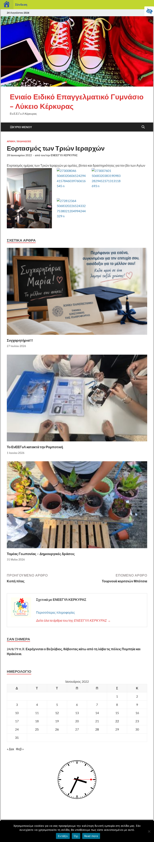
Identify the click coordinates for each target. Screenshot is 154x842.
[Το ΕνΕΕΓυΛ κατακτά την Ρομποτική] (77, 399)
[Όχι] (149, 831)
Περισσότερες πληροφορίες (55, 612)
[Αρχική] (6, 4)
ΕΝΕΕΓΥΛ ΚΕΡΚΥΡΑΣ (64, 155)
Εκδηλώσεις (24, 141)
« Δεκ (10, 749)
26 (57, 729)
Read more (91, 836)
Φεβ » (20, 749)
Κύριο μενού (22, 127)
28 (97, 729)
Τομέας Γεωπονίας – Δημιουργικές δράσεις (41, 554)
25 (37, 729)
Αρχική (11, 141)
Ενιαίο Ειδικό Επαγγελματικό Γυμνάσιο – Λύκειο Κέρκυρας (77, 101)
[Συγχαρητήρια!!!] (77, 292)
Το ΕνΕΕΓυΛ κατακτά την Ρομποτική (35, 447)
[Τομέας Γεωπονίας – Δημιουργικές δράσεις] (77, 506)
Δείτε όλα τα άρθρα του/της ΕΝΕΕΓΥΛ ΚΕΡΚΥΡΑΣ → (73, 620)
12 (57, 713)
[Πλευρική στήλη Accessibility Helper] (149, 11)
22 (117, 721)
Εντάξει (63, 836)
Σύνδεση (21, 4)
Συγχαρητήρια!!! (20, 340)
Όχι (76, 836)
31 (17, 737)
